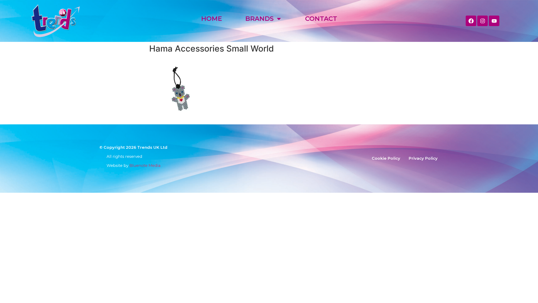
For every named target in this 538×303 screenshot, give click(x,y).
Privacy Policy (423, 158)
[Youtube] (494, 21)
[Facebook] (471, 21)
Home (211, 19)
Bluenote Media (145, 165)
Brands (259, 19)
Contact (321, 19)
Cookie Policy (386, 158)
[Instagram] (482, 21)
